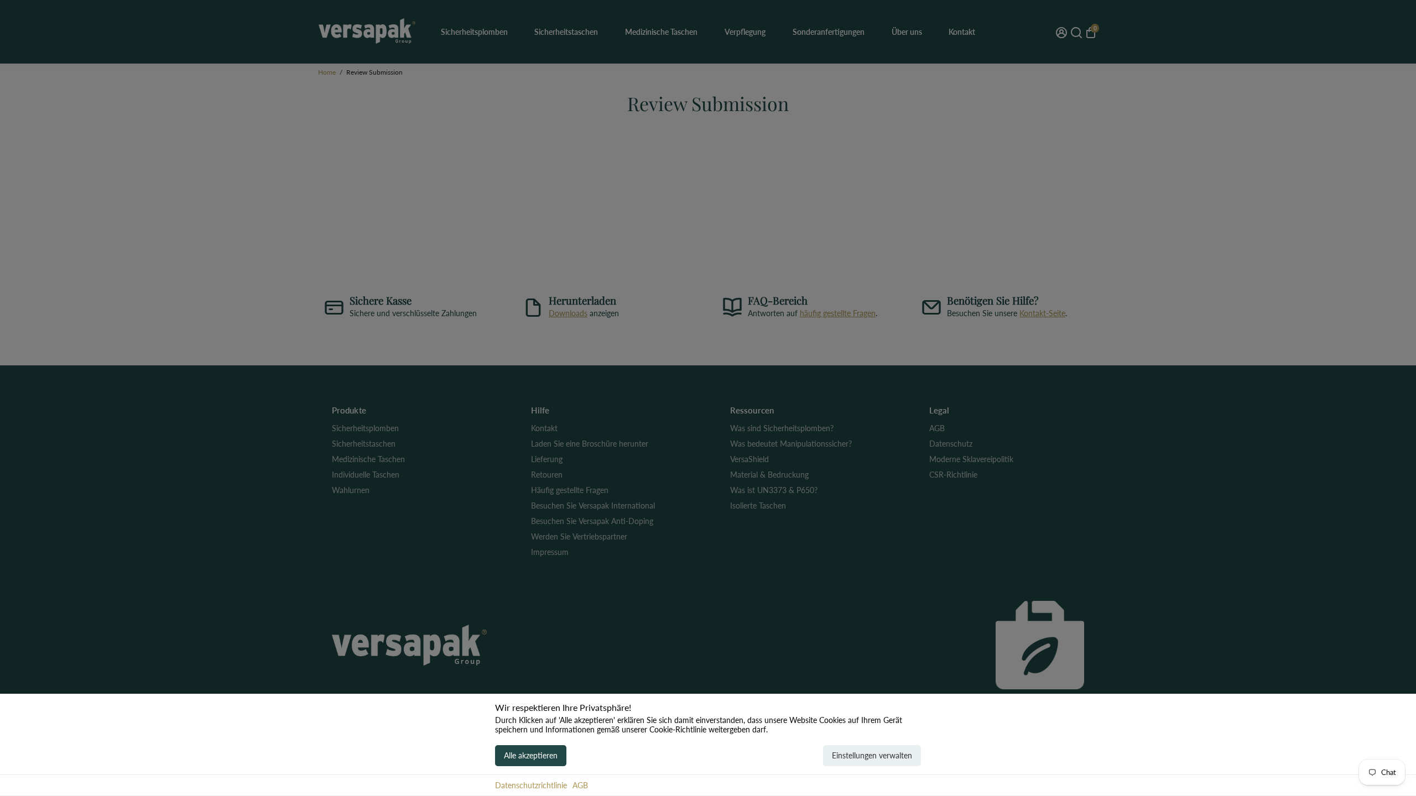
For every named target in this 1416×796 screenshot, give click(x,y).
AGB (580, 785)
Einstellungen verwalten (872, 755)
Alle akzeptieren (531, 755)
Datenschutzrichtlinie (531, 785)
